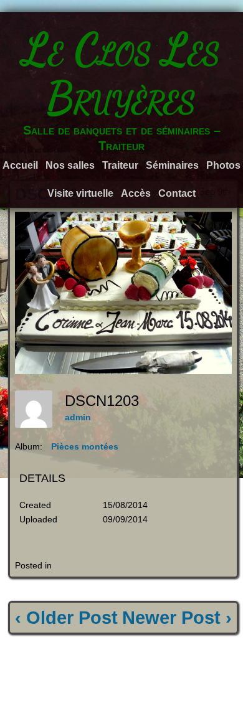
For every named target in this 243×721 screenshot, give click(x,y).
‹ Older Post (66, 618)
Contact (177, 193)
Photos (223, 165)
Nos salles (70, 165)
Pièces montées (84, 446)
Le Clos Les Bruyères (121, 73)
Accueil (20, 165)
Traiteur (120, 165)
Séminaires (172, 165)
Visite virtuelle (80, 193)
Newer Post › (177, 618)
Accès (136, 193)
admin (78, 417)
